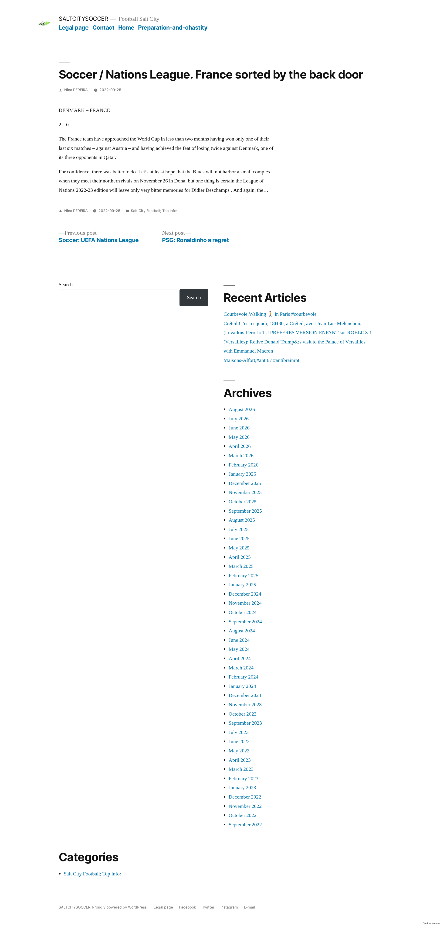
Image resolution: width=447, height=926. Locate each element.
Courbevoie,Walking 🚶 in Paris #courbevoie (270, 314)
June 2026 (239, 428)
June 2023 (239, 741)
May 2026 (239, 437)
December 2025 (245, 483)
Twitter (208, 907)
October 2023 (243, 714)
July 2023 (239, 732)
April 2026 (240, 446)
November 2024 (245, 603)
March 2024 (241, 668)
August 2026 (242, 409)
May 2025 (239, 548)
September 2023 (245, 723)
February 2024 (243, 677)
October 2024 (243, 612)
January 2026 (242, 474)
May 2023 (239, 751)
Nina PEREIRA (76, 90)
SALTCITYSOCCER (83, 18)
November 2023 (245, 704)
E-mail (249, 907)
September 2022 (245, 824)
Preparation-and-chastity (172, 27)
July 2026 (239, 418)
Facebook (187, 907)
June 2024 (239, 640)
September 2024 (245, 621)
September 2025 (245, 511)
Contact (103, 27)
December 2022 (245, 797)
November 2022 (245, 806)
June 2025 (239, 538)
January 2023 (242, 787)
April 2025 (240, 557)
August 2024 (242, 631)
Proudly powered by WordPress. (120, 907)
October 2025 (243, 501)
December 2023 (245, 695)
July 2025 (239, 529)
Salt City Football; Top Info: (154, 211)
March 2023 (241, 769)
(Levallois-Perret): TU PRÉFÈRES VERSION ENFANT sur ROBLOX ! (297, 332)
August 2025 (242, 520)
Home (126, 27)
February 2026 (243, 465)
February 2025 (243, 575)
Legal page (73, 27)
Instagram (229, 907)
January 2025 (242, 584)
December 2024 (245, 594)
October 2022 (243, 815)
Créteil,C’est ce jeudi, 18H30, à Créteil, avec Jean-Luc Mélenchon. (293, 323)
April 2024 (240, 658)
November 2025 (245, 492)
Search (66, 284)
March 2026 (241, 455)
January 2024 (242, 686)
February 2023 (243, 778)
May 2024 (239, 649)
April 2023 (240, 760)
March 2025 (241, 566)
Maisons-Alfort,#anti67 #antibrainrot (261, 360)
